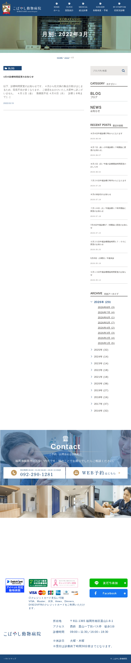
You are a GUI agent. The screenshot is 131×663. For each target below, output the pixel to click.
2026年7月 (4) (106, 312)
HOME (60, 58)
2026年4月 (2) (106, 327)
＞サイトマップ (9, 659)
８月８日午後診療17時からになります (106, 133)
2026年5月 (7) (106, 322)
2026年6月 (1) (106, 317)
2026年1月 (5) (106, 343)
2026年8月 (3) (106, 307)
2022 (66, 58)
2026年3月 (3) (106, 333)
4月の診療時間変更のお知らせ (18, 77)
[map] (65, 543)
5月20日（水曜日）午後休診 (102, 258)
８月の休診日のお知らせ (100, 194)
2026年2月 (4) (106, 338)
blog (11, 68)
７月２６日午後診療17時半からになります (108, 181)
